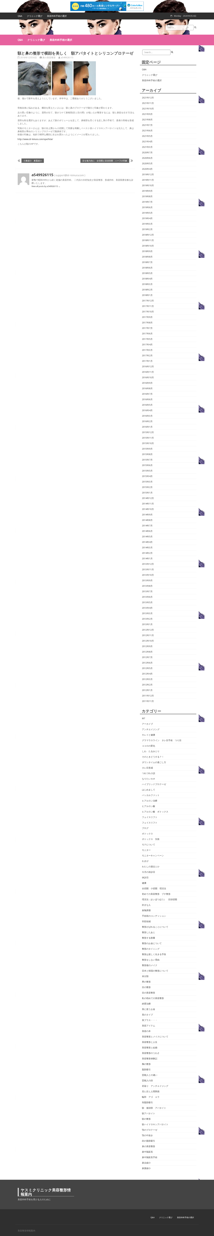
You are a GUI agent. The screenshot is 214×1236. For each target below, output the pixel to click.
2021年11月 (148, 103)
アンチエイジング (150, 729)
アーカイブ (147, 724)
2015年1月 (147, 492)
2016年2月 (147, 421)
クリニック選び (34, 16)
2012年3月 (147, 679)
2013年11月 (148, 569)
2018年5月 (147, 273)
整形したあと (148, 932)
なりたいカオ (148, 778)
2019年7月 (147, 202)
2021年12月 (148, 97)
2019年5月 (147, 213)
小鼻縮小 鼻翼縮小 (32, 161)
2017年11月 (148, 306)
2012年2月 (147, 684)
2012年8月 (147, 652)
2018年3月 (147, 284)
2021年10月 (148, 108)
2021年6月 (147, 130)
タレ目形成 (147, 768)
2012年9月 (147, 646)
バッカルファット (150, 795)
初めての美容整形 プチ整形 (156, 894)
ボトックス (147, 833)
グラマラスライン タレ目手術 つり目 (161, 740)
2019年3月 (147, 224)
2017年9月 (147, 317)
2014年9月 (147, 514)
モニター (146, 850)
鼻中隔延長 (147, 1152)
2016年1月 (147, 427)
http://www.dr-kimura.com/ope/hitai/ (35, 139)
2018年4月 (147, 278)
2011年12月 (148, 695)
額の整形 (146, 1119)
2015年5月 (147, 470)
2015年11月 (148, 438)
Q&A (20, 16)
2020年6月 (147, 158)
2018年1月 (147, 295)
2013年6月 (147, 597)
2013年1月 (147, 624)
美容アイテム (148, 1025)
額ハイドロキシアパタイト (155, 1124)
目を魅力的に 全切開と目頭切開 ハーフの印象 (104, 161)
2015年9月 (147, 449)
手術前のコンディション (154, 916)
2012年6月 (147, 662)
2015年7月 (147, 460)
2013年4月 (147, 608)
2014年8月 (147, 520)
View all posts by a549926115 (45, 186)
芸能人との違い (149, 1075)
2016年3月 (147, 416)
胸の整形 (146, 1064)
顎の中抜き (147, 1135)
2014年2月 (147, 553)
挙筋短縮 (146, 921)
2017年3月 (147, 350)
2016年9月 (147, 383)
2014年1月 (147, 558)
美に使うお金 (148, 1009)
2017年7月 (147, 328)
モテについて (148, 844)
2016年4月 (147, 410)
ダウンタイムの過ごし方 (154, 762)
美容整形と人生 (149, 1042)
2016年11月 (148, 372)
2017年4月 (147, 344)
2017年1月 (147, 361)
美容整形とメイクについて (155, 1036)
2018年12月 (148, 235)
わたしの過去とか (150, 866)
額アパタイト (148, 1113)
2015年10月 (148, 443)
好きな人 (146, 905)
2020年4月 (147, 169)
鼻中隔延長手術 (149, 1157)
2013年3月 (147, 613)
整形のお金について (152, 943)
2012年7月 (147, 657)
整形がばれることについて (155, 927)
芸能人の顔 (147, 1080)
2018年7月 (147, 262)
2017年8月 (147, 322)
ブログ (145, 828)
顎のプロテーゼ (149, 1130)
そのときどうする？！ (153, 757)
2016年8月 (147, 388)
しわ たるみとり (150, 751)
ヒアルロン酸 (148, 806)
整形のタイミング (150, 949)
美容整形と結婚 (149, 1047)
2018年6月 (147, 267)
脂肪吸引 (146, 1069)
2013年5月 (147, 602)
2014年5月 (147, 536)
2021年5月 (147, 136)
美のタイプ (147, 1014)
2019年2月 (147, 229)
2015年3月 (147, 481)
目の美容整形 (148, 992)
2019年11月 (148, 180)
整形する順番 (148, 938)
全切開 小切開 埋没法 (154, 888)
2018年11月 (148, 240)
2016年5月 (147, 405)
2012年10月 (148, 641)
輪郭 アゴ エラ (150, 1097)
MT (143, 718)
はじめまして (148, 789)
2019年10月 (148, 185)
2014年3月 (147, 547)
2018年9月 (147, 251)
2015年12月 (148, 432)
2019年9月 (147, 191)
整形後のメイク (149, 965)
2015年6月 (147, 465)
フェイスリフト (149, 817)
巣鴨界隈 (146, 910)
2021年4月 (147, 141)
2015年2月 (147, 487)
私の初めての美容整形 (153, 998)
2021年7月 (147, 125)
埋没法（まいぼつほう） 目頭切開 (159, 899)
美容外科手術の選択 (57, 16)
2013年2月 (147, 619)
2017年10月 (148, 311)
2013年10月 (148, 575)
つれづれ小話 (148, 773)
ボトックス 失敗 (150, 839)
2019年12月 (148, 174)
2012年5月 (147, 668)
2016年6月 (147, 399)
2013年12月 (148, 564)
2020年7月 (147, 152)
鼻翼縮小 (146, 1168)
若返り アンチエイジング (155, 1086)
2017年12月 (148, 300)
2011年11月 (148, 701)
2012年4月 (147, 673)
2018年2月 (147, 289)
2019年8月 (147, 196)
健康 (144, 883)
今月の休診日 (148, 872)
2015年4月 (147, 476)
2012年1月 (147, 690)
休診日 (145, 877)
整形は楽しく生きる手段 (154, 954)
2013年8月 (147, 586)
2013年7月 (147, 591)
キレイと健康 (148, 735)
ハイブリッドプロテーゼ (154, 784)
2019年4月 (147, 218)
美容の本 (146, 1031)
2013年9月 (147, 580)
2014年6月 (147, 531)
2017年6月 (147, 333)
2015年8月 (147, 454)
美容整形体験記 (149, 1058)
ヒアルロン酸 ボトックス (155, 811)
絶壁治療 (146, 1003)
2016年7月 (147, 394)
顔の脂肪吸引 (148, 1141)
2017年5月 (147, 339)
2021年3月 (147, 147)
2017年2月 (147, 355)
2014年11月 (148, 503)
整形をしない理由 (150, 960)
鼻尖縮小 (146, 1163)
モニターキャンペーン (153, 855)
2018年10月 (148, 246)
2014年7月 (147, 525)
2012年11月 (148, 635)
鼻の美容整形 (49, 57)
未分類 (145, 976)
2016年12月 (148, 366)
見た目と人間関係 (150, 1091)
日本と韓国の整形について (155, 971)
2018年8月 (147, 257)
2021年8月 (147, 119)
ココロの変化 (148, 746)
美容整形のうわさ (150, 1053)
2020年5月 (147, 163)
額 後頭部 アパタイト (154, 1108)
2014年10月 (148, 509)
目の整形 (146, 987)
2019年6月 (147, 207)
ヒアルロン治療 (149, 800)
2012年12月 (148, 630)
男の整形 (146, 981)
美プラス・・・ (149, 1020)
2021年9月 (147, 114)
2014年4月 (147, 542)
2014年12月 (148, 498)
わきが (145, 861)
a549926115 (67, 57)
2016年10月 (148, 377)
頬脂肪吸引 (147, 1102)
